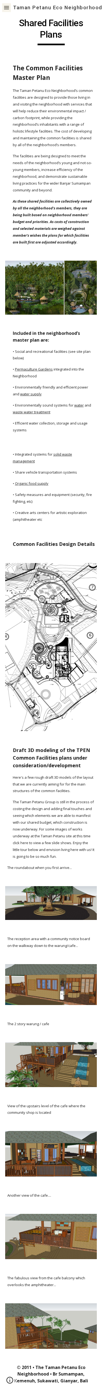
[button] (6, 7)
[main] (51, 31)
